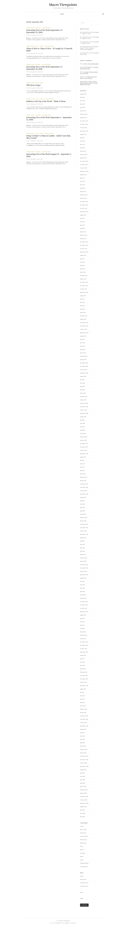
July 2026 (82, 97)
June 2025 (82, 141)
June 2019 (82, 383)
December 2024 (84, 161)
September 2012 (84, 652)
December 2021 (84, 282)
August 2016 (83, 497)
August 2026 (83, 94)
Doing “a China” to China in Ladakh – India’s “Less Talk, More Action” (48, 137)
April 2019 (82, 389)
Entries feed (83, 879)
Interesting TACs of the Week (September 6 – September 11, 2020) (49, 118)
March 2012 (83, 668)
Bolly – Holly (83, 829)
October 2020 (83, 329)
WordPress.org (84, 886)
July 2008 (82, 810)
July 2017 (82, 460)
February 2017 (83, 477)
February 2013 (83, 635)
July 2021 (82, 299)
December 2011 (83, 675)
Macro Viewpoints (63, 5)
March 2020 (83, 352)
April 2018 (82, 430)
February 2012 (83, 672)
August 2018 (83, 416)
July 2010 (82, 732)
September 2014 (84, 574)
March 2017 (83, 474)
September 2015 (84, 534)
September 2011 (84, 685)
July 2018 (82, 420)
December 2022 (84, 242)
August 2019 (83, 376)
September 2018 (84, 413)
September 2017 (84, 453)
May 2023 (82, 225)
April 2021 (82, 309)
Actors (81, 826)
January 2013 (83, 638)
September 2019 (84, 373)
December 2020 (84, 322)
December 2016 (84, 484)
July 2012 (82, 658)
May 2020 (82, 346)
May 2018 (82, 426)
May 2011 (82, 699)
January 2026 (83, 117)
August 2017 (83, 457)
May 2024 (82, 184)
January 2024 (83, 198)
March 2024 (83, 191)
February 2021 (83, 315)
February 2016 (83, 517)
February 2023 (83, 235)
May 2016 (82, 507)
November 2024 (84, 164)
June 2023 (82, 221)
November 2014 (84, 568)
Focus (36, 46)
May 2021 (82, 305)
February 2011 (83, 709)
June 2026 (82, 100)
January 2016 (83, 521)
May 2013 (82, 625)
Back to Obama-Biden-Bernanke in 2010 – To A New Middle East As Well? (89, 83)
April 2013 (82, 628)
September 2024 (84, 171)
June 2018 (82, 423)
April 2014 (82, 591)
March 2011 (82, 705)
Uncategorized (84, 866)
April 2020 (82, 349)
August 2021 (83, 295)
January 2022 (83, 279)
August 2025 (83, 134)
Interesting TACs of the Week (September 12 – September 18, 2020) (44, 68)
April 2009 (82, 783)
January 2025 (83, 158)
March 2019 (83, 393)
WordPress (58, 923)
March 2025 (83, 151)
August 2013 (83, 615)
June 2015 (82, 544)
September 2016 (84, 494)
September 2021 (84, 292)
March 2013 (83, 632)
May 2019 (82, 386)
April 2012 (82, 665)
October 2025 (83, 127)
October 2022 (83, 248)
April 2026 (82, 107)
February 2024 (83, 195)
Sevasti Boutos (83, 81)
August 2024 (83, 174)
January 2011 (83, 712)
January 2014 (83, 598)
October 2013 (83, 608)
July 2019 (82, 379)
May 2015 (82, 547)
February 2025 (83, 154)
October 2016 (83, 490)
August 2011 (83, 689)
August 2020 (83, 336)
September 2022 (84, 252)
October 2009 (83, 763)
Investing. (38, 27)
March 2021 (83, 312)
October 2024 (83, 168)
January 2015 (83, 561)
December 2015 (84, 524)
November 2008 (84, 796)
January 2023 (83, 238)
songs (81, 859)
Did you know (83, 839)
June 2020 (82, 342)
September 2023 (84, 211)
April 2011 (82, 702)
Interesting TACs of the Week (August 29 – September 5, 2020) (48, 155)
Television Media (46, 27)
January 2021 (83, 319)
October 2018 (83, 410)
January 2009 (83, 793)
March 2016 (83, 514)
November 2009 (84, 759)
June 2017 (82, 463)
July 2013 (82, 618)
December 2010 (84, 716)
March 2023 (83, 231)
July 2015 (82, 541)
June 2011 (82, 695)
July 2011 (82, 692)
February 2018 (83, 437)
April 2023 (82, 228)
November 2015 (84, 527)
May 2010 (82, 739)
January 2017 (83, 480)
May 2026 (82, 104)
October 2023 (83, 208)
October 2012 (83, 648)
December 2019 (84, 363)
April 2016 (82, 510)
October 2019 (83, 369)
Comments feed (84, 882)
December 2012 (84, 642)
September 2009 (84, 766)
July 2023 (82, 218)
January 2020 (83, 359)
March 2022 (83, 272)
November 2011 (84, 679)
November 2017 (84, 447)
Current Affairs (30, 27)
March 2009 (83, 786)
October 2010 (83, 722)
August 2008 (83, 806)
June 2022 (82, 262)
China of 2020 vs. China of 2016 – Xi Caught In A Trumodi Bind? (49, 49)
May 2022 (82, 265)
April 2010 (82, 742)
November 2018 (84, 406)
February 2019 (83, 396)
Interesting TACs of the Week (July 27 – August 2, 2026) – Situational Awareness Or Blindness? (89, 48)
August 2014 (83, 578)
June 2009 (82, 776)
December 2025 (84, 121)
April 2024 (82, 188)
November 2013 (84, 605)
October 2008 (83, 800)
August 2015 (83, 537)
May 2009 (82, 779)
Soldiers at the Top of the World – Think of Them (46, 101)
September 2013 (84, 611)
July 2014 (82, 581)
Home (62, 14)
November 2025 (84, 124)
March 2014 (83, 594)
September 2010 (84, 726)
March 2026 (83, 110)
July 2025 (82, 137)
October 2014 (83, 571)
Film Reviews (83, 843)
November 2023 (84, 205)
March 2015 (83, 554)
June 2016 (82, 504)
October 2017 (83, 450)
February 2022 (83, 275)
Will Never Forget (33, 85)
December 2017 (84, 443)
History (42, 46)
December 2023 (84, 201)
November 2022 (84, 245)
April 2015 (82, 551)
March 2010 (83, 746)
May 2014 (82, 588)
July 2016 (82, 500)
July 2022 (82, 258)
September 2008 (84, 803)
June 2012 (82, 662)
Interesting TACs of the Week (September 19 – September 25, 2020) (44, 31)
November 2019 (84, 366)
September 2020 (84, 332)
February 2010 (83, 749)
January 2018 (83, 440)
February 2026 (83, 114)
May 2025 (82, 144)
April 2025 (82, 147)
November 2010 (84, 719)
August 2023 (83, 215)
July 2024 (82, 178)
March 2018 (83, 433)
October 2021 (83, 289)
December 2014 (84, 564)
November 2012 (84, 645)
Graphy (66, 923)
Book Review (83, 833)
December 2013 (84, 601)
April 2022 (82, 268)
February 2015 (83, 558)
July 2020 (82, 339)
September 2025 (84, 131)
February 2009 (83, 789)
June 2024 (82, 181)
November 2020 (84, 326)
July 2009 (82, 773)
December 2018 (84, 403)
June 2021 (82, 302)
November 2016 (84, 487)
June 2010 (82, 736)
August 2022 (83, 255)
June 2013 (82, 621)
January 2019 (83, 400)
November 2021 (84, 285)
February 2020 (83, 356)
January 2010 (83, 752)
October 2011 (83, 682)
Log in (81, 876)
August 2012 (83, 655)
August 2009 (83, 769)
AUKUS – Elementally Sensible (91, 63)
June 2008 (82, 813)
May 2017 (82, 467)
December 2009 (84, 756)
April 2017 (82, 470)
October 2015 (83, 531)
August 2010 (83, 729)
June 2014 (82, 584)
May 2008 (82, 816)
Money (81, 856)
